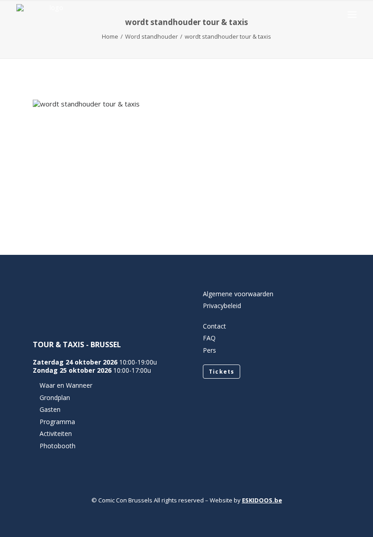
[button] (352, 14)
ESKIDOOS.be (262, 500)
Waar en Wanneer (66, 385)
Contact (214, 326)
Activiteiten (56, 433)
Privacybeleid (222, 305)
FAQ (209, 338)
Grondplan (55, 397)
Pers (209, 350)
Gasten (50, 409)
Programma (57, 421)
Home (110, 36)
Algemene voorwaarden (238, 293)
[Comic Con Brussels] (52, 14)
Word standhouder (151, 36)
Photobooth (58, 445)
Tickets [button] (221, 371)
